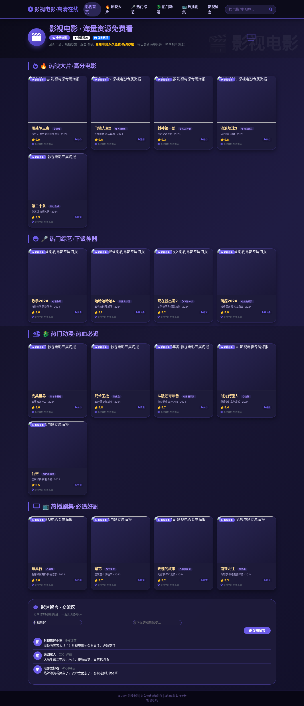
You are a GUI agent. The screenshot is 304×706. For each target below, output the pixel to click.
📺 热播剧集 (190, 9)
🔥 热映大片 (113, 9)
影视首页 (90, 9)
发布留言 (258, 630)
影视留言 (213, 9)
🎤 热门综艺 (139, 9)
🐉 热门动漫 (165, 9)
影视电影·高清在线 (56, 9)
